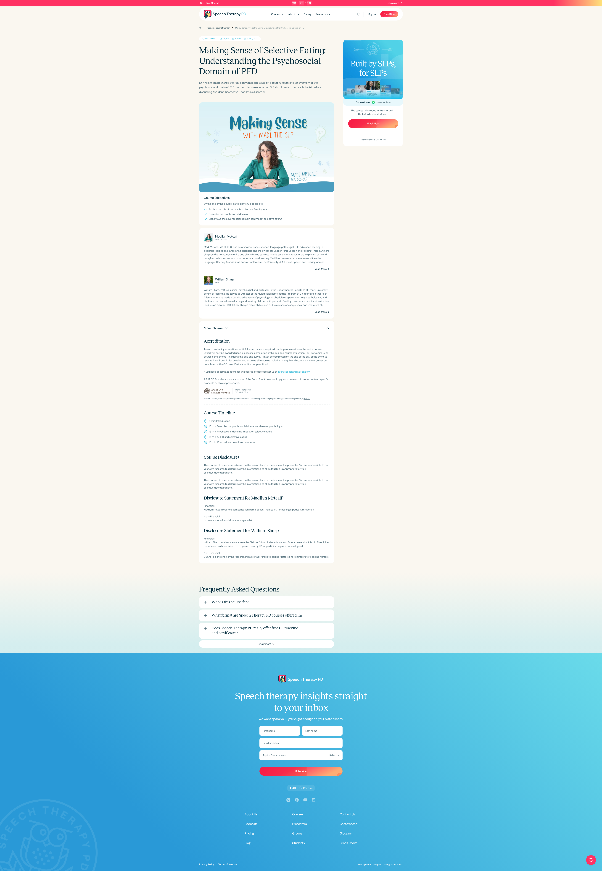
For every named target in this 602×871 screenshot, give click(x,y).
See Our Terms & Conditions (373, 140)
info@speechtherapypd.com (294, 371)
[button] (277, 14)
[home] (225, 14)
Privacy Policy (206, 864)
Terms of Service (227, 864)
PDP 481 (307, 398)
